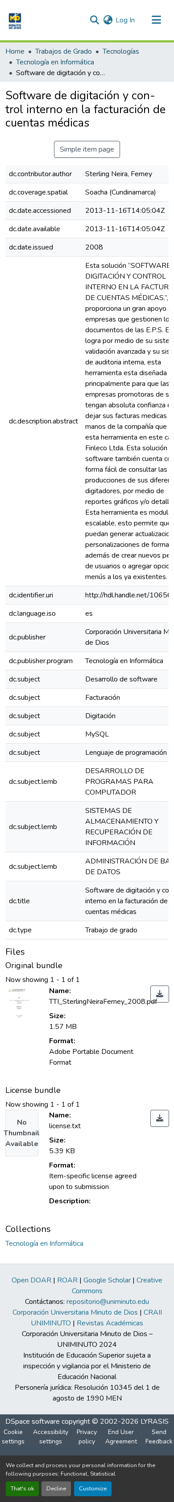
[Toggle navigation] (156, 20)
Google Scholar (107, 1280)
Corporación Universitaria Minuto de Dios (75, 1312)
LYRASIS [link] (155, 1421)
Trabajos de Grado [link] (63, 51)
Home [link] (15, 51)
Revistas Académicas (110, 1323)
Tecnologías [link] (121, 51)
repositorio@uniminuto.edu (107, 1302)
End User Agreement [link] (121, 1437)
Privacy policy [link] (87, 1437)
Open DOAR (31, 1280)
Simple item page (87, 149)
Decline (56, 1489)
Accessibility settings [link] (50, 1437)
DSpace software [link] (32, 1421)
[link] (159, 994)
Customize (93, 1489)
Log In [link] (125, 20)
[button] (14, 20)
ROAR (67, 1280)
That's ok (22, 1489)
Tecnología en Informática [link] (55, 62)
